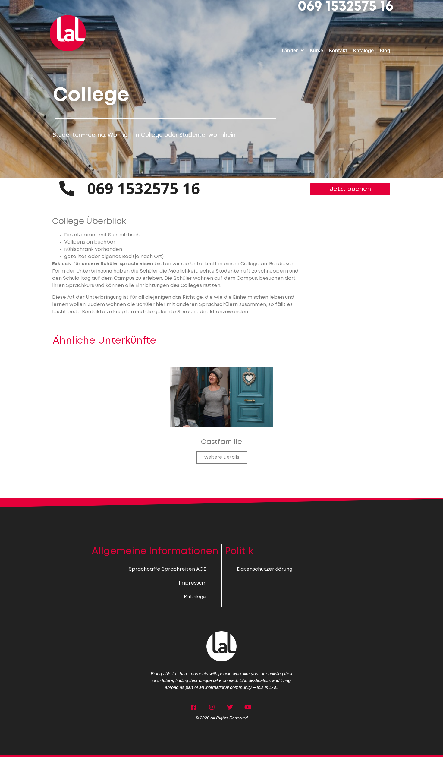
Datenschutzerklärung (264, 569)
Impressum (192, 583)
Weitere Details (221, 457)
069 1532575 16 (345, 7)
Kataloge (195, 597)
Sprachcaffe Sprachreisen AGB (167, 569)
